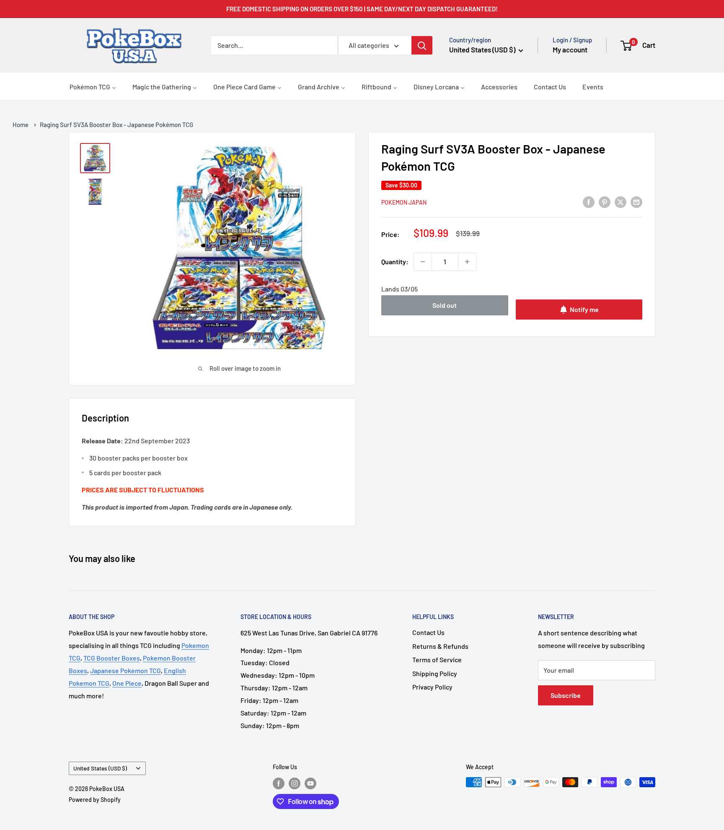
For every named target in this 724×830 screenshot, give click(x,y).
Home (20, 124)
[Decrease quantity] (423, 262)
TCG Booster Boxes (111, 658)
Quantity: (395, 261)
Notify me (584, 309)
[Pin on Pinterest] (604, 201)
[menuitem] (93, 86)
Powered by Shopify (95, 799)
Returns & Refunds (440, 646)
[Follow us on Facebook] (278, 783)
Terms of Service (437, 659)
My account (570, 49)
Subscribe (566, 695)
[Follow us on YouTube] (310, 783)
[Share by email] (636, 201)
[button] (638, 45)
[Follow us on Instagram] (294, 783)
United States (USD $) (100, 768)
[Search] (421, 45)
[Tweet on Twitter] (620, 201)
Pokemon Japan (404, 202)
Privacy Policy (432, 687)
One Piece (127, 683)
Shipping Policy (434, 673)
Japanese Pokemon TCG (125, 670)
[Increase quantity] (467, 262)
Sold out (444, 305)
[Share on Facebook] (589, 201)
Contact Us (428, 632)
